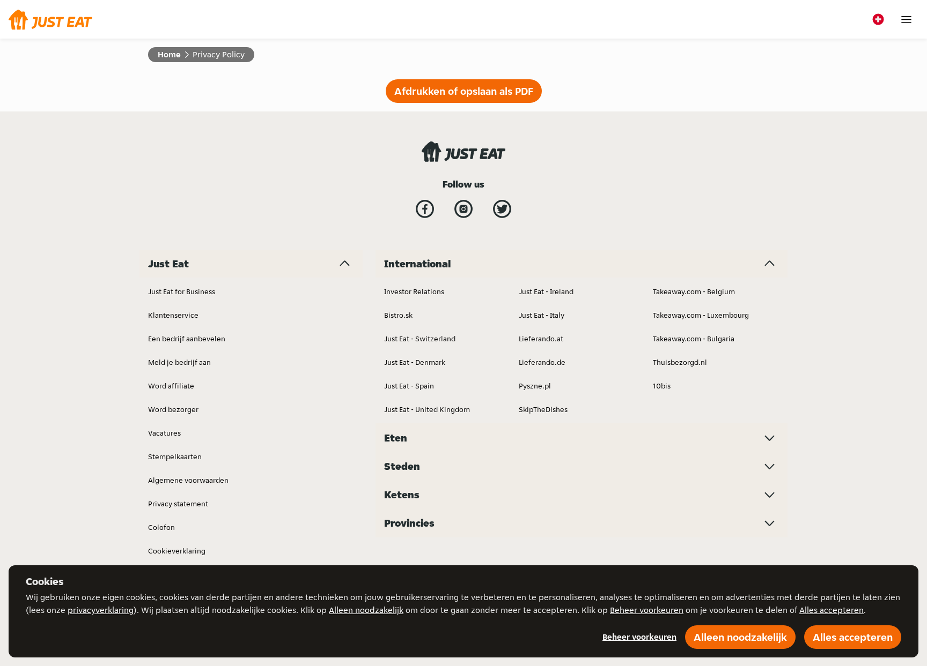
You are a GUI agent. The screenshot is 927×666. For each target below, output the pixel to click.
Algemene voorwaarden (188, 480)
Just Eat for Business (181, 291)
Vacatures (164, 433)
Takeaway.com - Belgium (694, 291)
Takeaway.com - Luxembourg (701, 315)
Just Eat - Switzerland (419, 338)
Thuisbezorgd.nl (680, 362)
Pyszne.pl (535, 386)
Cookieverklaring (176, 551)
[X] (502, 209)
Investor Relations (414, 291)
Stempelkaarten (175, 456)
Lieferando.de (542, 362)
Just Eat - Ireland (546, 291)
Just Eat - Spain (409, 386)
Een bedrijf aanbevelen (186, 338)
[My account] (906, 20)
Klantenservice (173, 315)
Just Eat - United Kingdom (427, 409)
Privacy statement (178, 503)
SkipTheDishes (543, 409)
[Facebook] (425, 209)
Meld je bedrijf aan (179, 362)
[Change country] (878, 19)
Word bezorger (173, 409)
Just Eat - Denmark (414, 362)
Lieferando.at (541, 338)
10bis (662, 386)
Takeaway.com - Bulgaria (693, 338)
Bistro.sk (398, 315)
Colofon (161, 527)
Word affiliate (171, 386)
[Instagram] (463, 209)
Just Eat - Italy (541, 315)
